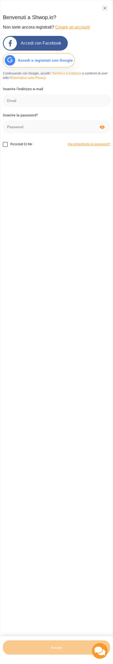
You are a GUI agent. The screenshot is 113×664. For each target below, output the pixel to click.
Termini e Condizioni (66, 73)
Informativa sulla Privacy (28, 78)
